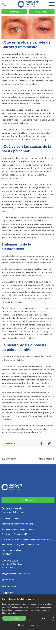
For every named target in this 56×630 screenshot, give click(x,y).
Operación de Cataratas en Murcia (16, 534)
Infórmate (14, 11)
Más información (9, 613)
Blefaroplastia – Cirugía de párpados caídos (20, 544)
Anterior (10, 459)
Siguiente (46, 459)
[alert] (28, 612)
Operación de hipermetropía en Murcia (17, 524)
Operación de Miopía (10, 518)
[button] (28, 625)
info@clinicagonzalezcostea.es (15, 573)
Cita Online (41, 11)
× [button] (53, 597)
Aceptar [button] (14, 618)
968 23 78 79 (7, 580)
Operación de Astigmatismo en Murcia (17, 529)
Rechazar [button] (41, 618)
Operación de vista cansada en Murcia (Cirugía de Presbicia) (27, 539)
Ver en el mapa (8, 586)
